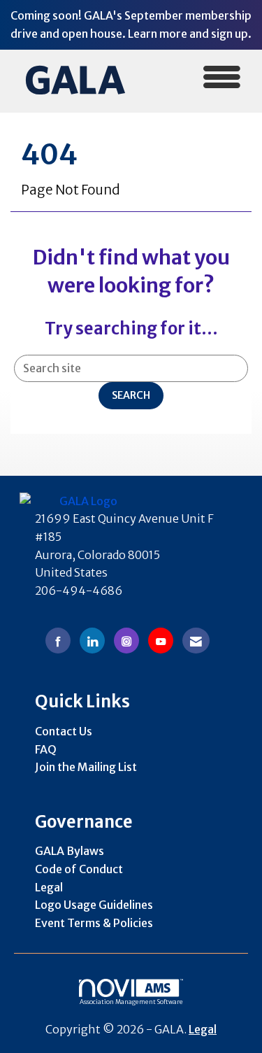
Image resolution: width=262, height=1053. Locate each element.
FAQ (46, 749)
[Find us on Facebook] (58, 640)
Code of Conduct (79, 869)
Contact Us (63, 731)
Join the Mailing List (86, 767)
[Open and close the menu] (196, 78)
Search (131, 395)
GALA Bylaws (69, 851)
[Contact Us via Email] (196, 640)
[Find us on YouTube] (160, 640)
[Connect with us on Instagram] (126, 640)
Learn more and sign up (188, 34)
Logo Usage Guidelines (94, 905)
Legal (49, 887)
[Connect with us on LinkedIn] (92, 640)
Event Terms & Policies (94, 923)
